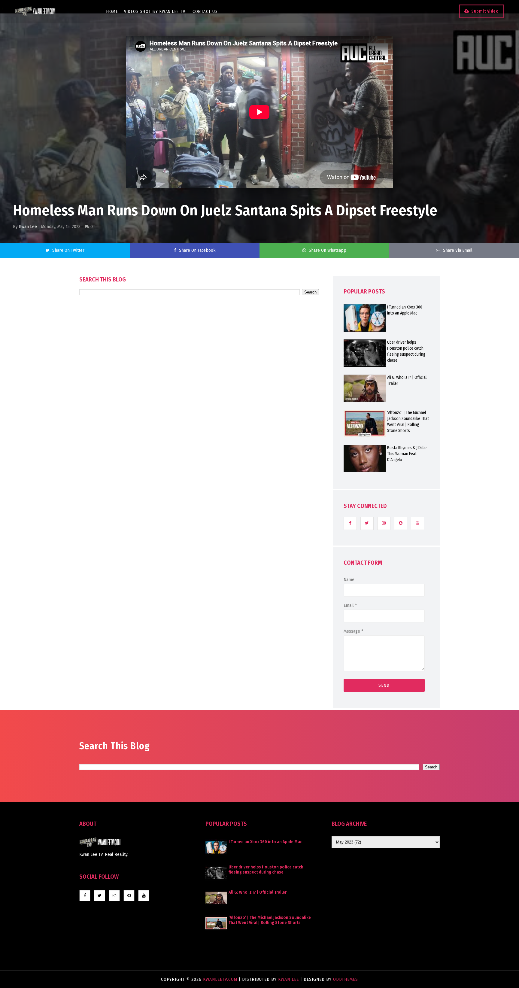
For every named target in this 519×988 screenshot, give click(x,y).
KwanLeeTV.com (221, 979)
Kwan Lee (28, 226)
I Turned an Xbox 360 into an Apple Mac (404, 310)
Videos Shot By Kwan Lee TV (154, 11)
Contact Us (205, 11)
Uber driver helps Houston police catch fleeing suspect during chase (406, 351)
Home (112, 11)
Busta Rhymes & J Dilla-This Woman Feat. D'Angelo (407, 453)
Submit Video (485, 11)
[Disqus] (199, 466)
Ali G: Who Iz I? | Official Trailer (406, 380)
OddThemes (345, 979)
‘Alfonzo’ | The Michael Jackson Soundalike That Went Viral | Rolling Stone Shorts (408, 421)
